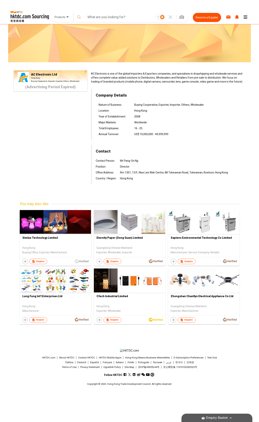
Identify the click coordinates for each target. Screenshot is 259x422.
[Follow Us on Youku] (152, 374)
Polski (131, 362)
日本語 (190, 362)
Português (143, 362)
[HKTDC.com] (129, 350)
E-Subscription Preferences (188, 357)
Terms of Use (69, 367)
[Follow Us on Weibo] (138, 374)
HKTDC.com (48, 357)
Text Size (212, 357)
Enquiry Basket (217, 418)
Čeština (69, 362)
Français (107, 362)
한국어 (179, 362)
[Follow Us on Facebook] (125, 374)
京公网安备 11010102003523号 (180, 367)
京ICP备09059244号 (148, 367)
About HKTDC (66, 357)
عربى (169, 362)
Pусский (157, 362)
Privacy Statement (90, 367)
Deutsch (81, 362)
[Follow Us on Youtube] (148, 374)
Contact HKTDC (86, 357)
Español (94, 362)
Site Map (129, 367)
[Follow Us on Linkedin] (134, 374)
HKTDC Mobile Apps (110, 357)
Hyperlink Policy (112, 367)
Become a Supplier (207, 17)
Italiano (120, 362)
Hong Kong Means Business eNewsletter (147, 357)
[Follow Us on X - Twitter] (129, 374)
